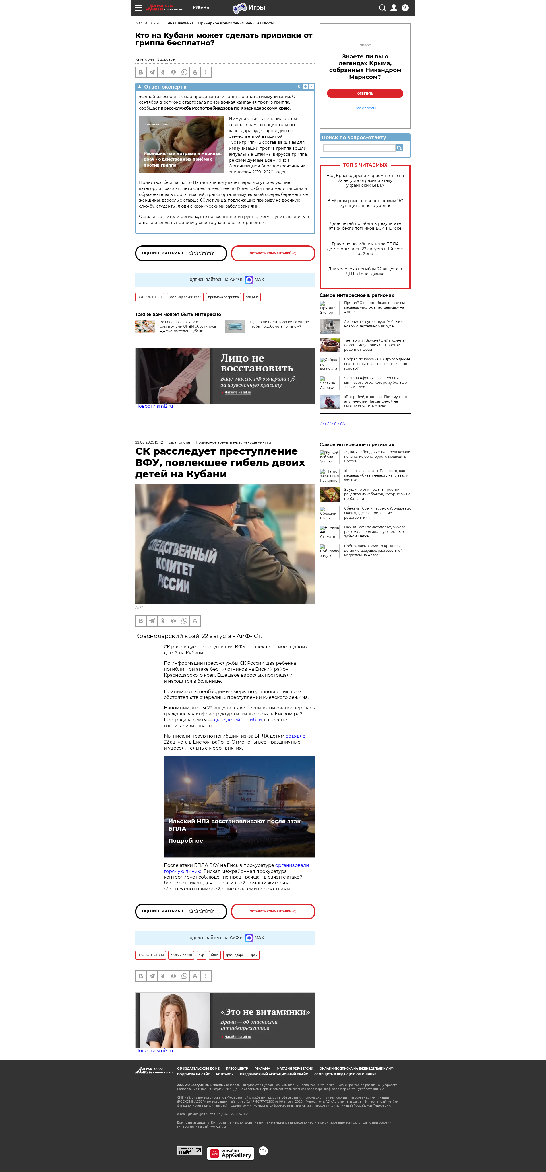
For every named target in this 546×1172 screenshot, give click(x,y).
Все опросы (365, 108)
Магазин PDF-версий (295, 1068)
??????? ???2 (333, 423)
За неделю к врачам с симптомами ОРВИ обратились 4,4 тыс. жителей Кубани (188, 326)
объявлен (297, 736)
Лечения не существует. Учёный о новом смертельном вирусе (374, 323)
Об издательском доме (198, 1068)
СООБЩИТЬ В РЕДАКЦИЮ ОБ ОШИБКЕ (345, 1074)
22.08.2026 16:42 (149, 442)
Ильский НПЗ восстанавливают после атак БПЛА (234, 825)
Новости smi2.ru (154, 406)
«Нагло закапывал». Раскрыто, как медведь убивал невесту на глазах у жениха (376, 475)
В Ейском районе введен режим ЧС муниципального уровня (365, 203)
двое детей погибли (238, 720)
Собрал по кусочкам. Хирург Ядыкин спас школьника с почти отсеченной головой (377, 363)
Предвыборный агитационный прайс (274, 1074)
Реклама (262, 1068)
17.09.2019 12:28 (148, 23)
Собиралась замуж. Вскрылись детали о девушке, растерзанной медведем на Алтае (373, 550)
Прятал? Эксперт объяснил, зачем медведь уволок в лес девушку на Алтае (374, 307)
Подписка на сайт (193, 1074)
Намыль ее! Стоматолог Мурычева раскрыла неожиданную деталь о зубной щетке (374, 531)
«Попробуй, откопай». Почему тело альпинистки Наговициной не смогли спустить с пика (375, 401)
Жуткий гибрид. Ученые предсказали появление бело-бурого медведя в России (377, 456)
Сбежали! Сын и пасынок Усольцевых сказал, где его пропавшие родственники (377, 513)
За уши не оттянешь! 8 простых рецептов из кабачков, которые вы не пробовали (377, 494)
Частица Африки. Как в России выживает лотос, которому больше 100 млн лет (375, 382)
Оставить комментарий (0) (273, 253)
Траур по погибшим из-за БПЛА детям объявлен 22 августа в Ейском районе (365, 249)
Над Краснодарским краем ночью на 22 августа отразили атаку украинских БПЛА (365, 180)
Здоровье (166, 59)
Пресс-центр (237, 1068)
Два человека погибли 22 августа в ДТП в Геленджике (365, 271)
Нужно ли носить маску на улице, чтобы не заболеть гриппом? (280, 324)
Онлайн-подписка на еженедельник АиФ (357, 1068)
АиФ (139, 607)
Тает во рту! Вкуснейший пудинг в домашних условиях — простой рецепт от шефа (374, 345)
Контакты (224, 1074)
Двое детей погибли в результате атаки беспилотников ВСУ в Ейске (365, 226)
